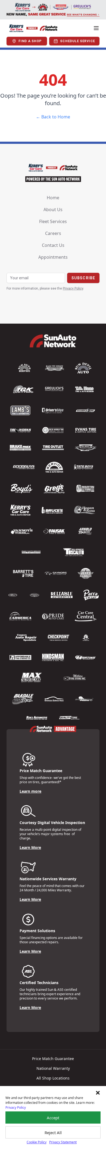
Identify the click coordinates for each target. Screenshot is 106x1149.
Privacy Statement (63, 1142)
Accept (53, 1117)
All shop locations (53, 1078)
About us (53, 209)
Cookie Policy (36, 1142)
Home (53, 197)
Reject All (53, 1132)
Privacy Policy (15, 1107)
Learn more (30, 791)
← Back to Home (53, 117)
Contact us (53, 245)
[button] (98, 1092)
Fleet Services (53, 221)
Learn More (30, 847)
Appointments (53, 257)
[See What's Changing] (53, 9)
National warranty (53, 1068)
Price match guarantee (53, 1058)
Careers (53, 233)
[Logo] (33, 28)
